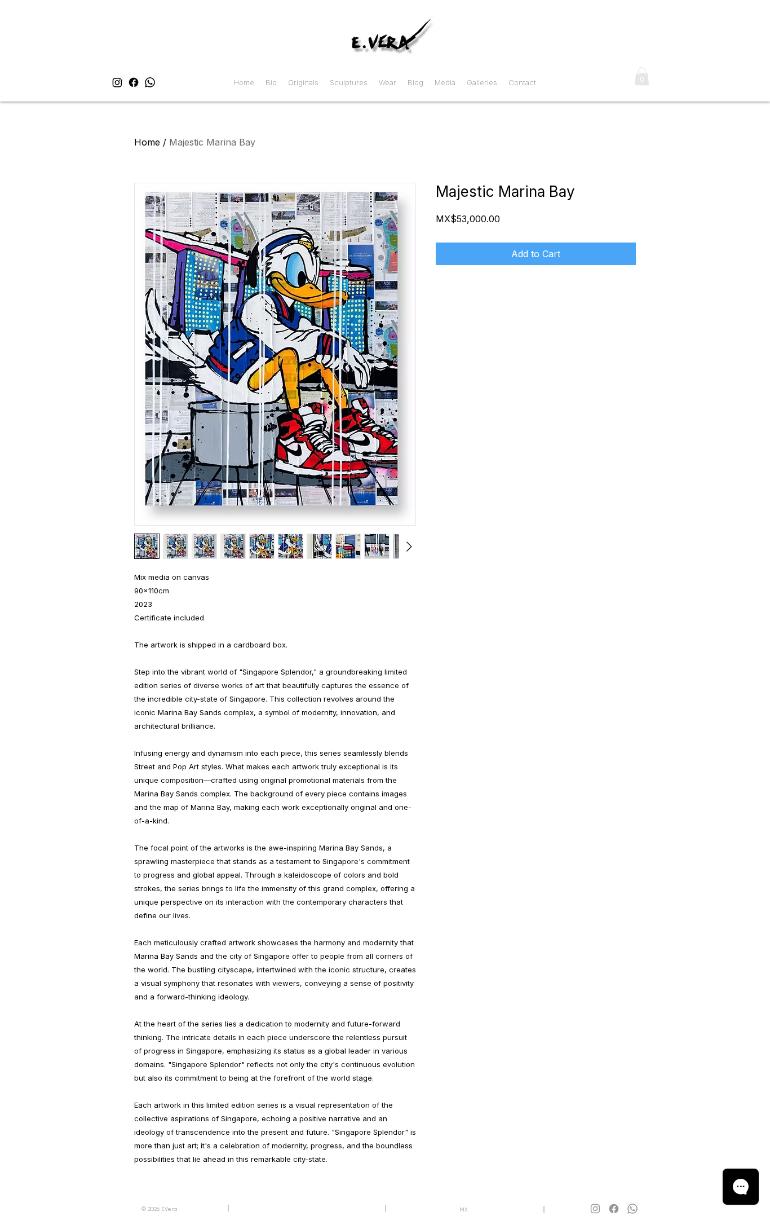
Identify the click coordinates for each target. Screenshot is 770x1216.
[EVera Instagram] (117, 82)
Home (147, 142)
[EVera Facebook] (133, 82)
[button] (641, 76)
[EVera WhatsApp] (150, 82)
